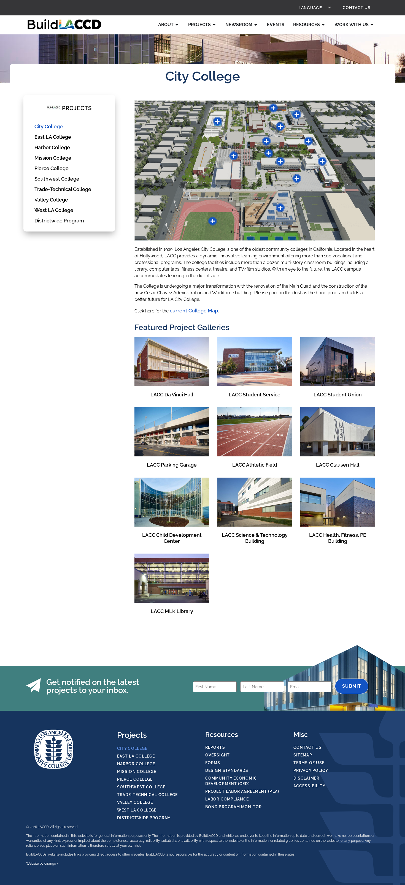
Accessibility (309, 786)
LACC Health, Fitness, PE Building (337, 538)
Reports (215, 747)
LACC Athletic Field (254, 465)
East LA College (52, 137)
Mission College (52, 158)
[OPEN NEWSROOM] (256, 24)
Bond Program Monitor (233, 807)
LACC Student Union (338, 394)
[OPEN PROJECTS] (214, 24)
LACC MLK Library (172, 611)
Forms (212, 763)
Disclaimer (306, 778)
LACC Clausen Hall (337, 465)
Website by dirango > (42, 863)
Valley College (51, 200)
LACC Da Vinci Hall (171, 394)
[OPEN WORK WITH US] (372, 24)
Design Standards (227, 770)
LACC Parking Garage (172, 465)
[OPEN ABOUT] (177, 24)
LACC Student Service (254, 394)
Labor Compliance (227, 799)
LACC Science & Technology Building (255, 538)
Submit (351, 686)
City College (48, 126)
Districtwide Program (59, 221)
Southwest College (56, 179)
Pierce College (51, 168)
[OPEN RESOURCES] (323, 24)
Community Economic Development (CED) (231, 781)
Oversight (217, 755)
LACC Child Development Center (172, 538)
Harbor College (52, 147)
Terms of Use (309, 763)
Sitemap (302, 755)
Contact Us (357, 8)
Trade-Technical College (62, 189)
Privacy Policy (310, 770)
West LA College (53, 210)
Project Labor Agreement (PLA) (242, 791)
